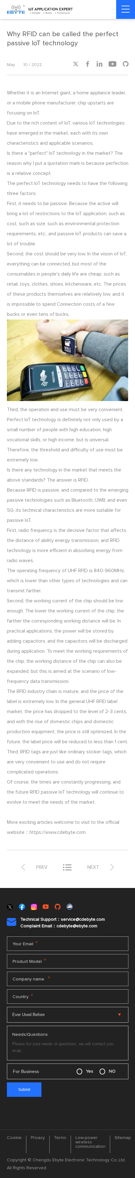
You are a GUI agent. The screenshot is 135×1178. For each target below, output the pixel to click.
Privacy (38, 1138)
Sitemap (123, 1138)
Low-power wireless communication (90, 1142)
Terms (60, 1138)
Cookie (14, 1138)
